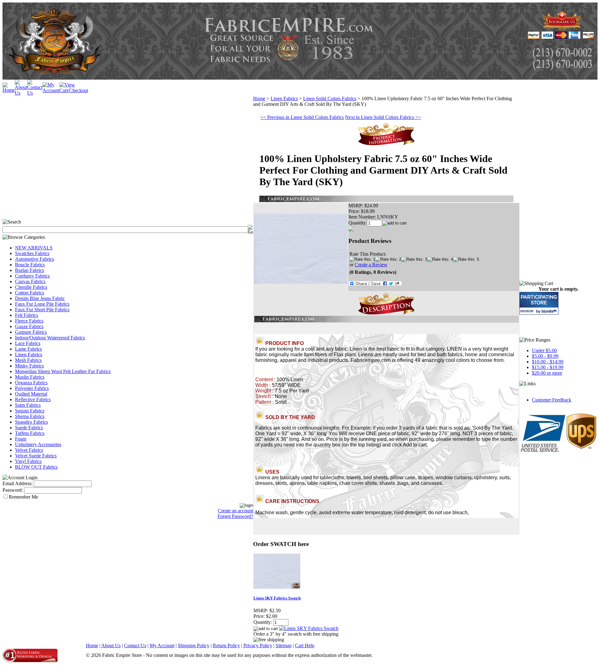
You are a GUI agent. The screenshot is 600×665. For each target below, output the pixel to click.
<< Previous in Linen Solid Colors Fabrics (302, 117)
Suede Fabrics (29, 427)
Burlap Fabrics (29, 270)
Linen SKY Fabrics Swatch (277, 598)
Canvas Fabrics (30, 281)
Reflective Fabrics (33, 399)
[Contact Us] (34, 93)
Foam (20, 438)
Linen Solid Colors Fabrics (329, 98)
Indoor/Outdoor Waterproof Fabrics (50, 337)
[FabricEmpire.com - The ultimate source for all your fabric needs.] (562, 28)
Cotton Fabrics (29, 292)
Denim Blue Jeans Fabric (40, 298)
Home (259, 98)
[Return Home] (8, 90)
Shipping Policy (193, 645)
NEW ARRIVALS (33, 247)
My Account (162, 645)
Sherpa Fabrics (29, 416)
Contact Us (135, 645)
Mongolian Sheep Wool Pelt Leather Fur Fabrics (63, 371)
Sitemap (284, 645)
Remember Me (23, 497)
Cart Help (304, 645)
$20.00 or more (547, 373)
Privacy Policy (257, 645)
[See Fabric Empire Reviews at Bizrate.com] (538, 303)
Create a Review (371, 264)
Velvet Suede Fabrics (36, 455)
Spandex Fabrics (31, 422)
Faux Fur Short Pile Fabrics (42, 309)
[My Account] (50, 90)
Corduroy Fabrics (32, 275)
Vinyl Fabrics (28, 461)
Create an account (235, 510)
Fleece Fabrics (29, 320)
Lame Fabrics (28, 349)
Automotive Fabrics (34, 259)
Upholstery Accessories (38, 444)
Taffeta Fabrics (29, 433)
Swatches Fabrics (32, 253)
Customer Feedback (551, 399)
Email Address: (17, 483)
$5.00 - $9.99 (545, 356)
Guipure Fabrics (31, 332)
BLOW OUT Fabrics (36, 467)
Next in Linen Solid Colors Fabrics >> (383, 117)
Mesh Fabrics (28, 360)
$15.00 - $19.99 (547, 367)
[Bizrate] (549, 311)
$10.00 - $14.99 (547, 361)
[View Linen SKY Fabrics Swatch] (308, 628)
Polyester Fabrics (32, 388)
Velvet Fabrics (29, 450)
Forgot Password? (235, 516)
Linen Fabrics (28, 354)
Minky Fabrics (29, 365)
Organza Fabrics (31, 382)
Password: (12, 490)
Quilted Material (31, 394)
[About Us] (21, 93)
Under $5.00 (544, 350)
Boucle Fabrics (30, 264)
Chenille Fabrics (31, 287)
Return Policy (226, 645)
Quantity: (357, 222)
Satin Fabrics (28, 405)
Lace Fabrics (27, 343)
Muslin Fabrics (29, 377)
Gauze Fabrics (29, 326)
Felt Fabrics (26, 315)
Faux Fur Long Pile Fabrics (42, 304)
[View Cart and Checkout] (73, 90)
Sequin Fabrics (29, 410)
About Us (111, 645)
